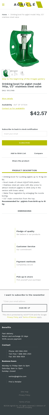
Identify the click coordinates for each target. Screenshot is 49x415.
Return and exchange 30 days (15, 336)
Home (4, 15)
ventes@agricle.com (17, 376)
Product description (24, 170)
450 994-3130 (21, 351)
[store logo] (24, 4)
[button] (14, 73)
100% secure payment (11, 339)
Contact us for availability (13, 108)
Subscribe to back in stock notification (20, 129)
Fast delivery (7, 333)
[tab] (24, 170)
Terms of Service (29, 317)
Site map (24, 392)
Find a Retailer (15, 382)
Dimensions (24, 211)
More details (7, 98)
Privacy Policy (12, 317)
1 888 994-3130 (24, 354)
